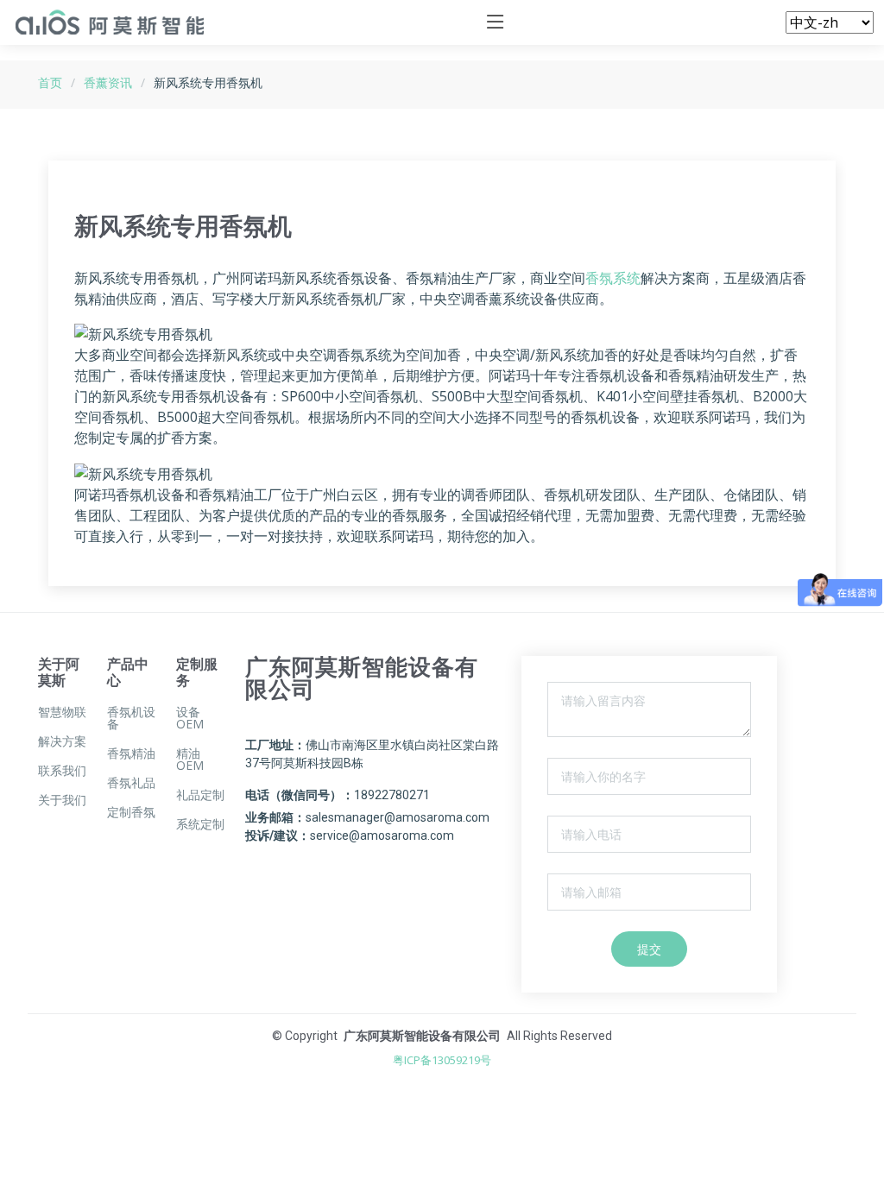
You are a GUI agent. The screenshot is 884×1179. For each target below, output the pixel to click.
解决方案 (62, 741)
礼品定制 (200, 795)
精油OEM (190, 759)
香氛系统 (613, 277)
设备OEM (190, 718)
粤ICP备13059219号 (442, 1060)
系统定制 (200, 824)
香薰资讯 (108, 82)
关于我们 (62, 800)
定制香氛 (131, 812)
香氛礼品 (131, 783)
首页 (50, 82)
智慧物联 (62, 712)
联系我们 (62, 771)
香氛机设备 (131, 718)
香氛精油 (131, 753)
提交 (649, 949)
